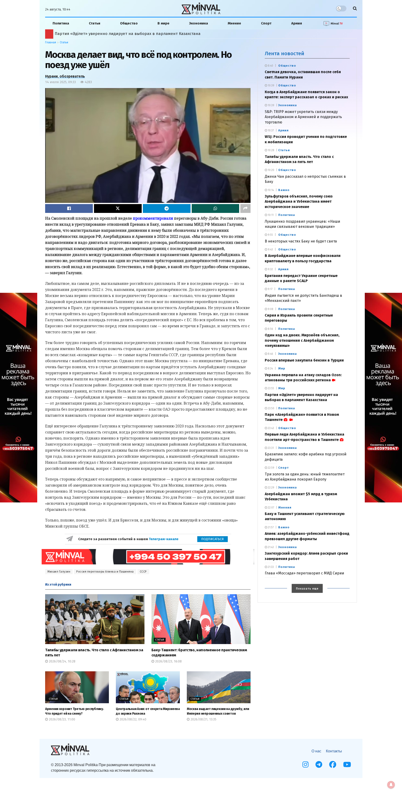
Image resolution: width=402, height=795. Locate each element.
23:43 (270, 428)
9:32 (270, 269)
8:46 (270, 353)
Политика (61, 23)
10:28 (270, 150)
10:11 (270, 215)
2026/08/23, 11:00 (61, 719)
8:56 (270, 329)
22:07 (270, 507)
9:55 (270, 234)
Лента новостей (284, 53)
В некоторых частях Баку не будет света (301, 241)
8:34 (270, 368)
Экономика (198, 23)
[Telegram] (318, 764)
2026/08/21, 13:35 (203, 719)
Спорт (266, 23)
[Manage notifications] (391, 784)
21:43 (270, 547)
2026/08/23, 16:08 (168, 661)
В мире (163, 23)
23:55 (270, 388)
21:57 (270, 527)
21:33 (270, 567)
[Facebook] (332, 764)
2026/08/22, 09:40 (132, 719)
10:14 (270, 190)
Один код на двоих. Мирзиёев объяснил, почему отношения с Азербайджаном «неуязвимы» (302, 340)
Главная (50, 42)
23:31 (270, 448)
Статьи (94, 23)
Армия (296, 23)
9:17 (269, 289)
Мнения (284, 507)
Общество (129, 23)
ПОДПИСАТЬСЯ (212, 539)
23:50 (270, 408)
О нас (316, 751)
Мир (281, 368)
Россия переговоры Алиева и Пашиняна (105, 571)
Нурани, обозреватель (65, 76)
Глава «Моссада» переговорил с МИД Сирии (304, 573)
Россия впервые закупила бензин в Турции (304, 360)
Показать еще (307, 588)
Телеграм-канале (164, 539)
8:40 (270, 65)
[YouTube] (347, 764)
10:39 (270, 85)
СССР (143, 571)
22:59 (270, 467)
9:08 (270, 309)
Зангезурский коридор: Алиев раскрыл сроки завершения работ (116, 33)
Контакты (334, 751)
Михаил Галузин (58, 571)
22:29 (270, 487)
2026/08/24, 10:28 (61, 661)
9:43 (270, 249)
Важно (284, 190)
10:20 (270, 170)
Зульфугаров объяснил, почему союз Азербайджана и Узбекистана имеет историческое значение (299, 201)
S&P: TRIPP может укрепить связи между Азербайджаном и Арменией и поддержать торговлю (303, 116)
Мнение (234, 23)
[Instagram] (305, 764)
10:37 (270, 130)
